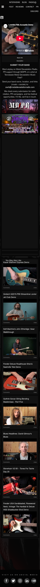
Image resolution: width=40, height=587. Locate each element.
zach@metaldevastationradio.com (20, 87)
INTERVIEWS (14, 2)
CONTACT (30, 6)
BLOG (24, 2)
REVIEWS (20, 6)
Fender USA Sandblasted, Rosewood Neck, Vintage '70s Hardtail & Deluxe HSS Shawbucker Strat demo (19, 506)
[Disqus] (19, 164)
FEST (11, 6)
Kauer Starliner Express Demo (16, 262)
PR (37, 6)
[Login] (35, 2)
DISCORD (35, 11)
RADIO (31, 2)
